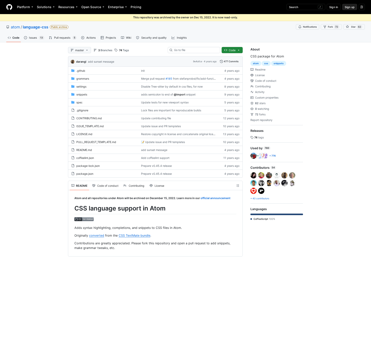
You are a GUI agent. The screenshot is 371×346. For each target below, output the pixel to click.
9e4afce (197, 61)
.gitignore (82, 110)
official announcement (215, 198)
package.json (84, 173)
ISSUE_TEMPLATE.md (90, 126)
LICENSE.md (84, 134)
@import (179, 94)
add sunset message (101, 61)
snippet (191, 94)
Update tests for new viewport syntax (165, 102)
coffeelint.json (85, 157)
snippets (81, 94)
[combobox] (195, 50)
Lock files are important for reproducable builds (171, 110)
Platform (23, 7)
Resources (66, 7)
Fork (333, 26)
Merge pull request (153, 78)
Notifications (310, 26)
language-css (35, 27)
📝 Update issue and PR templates (163, 142)
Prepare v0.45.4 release (156, 165)
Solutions (44, 7)
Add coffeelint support (155, 157)
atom (15, 27)
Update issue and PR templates (161, 126)
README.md (84, 150)
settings (81, 86)
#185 (169, 78)
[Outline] (237, 185)
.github (80, 70)
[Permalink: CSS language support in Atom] (71, 208)
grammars (82, 78)
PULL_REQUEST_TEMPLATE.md (96, 142)
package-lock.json (88, 165)
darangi (81, 61)
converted (96, 235)
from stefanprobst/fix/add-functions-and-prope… (204, 78)
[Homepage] (9, 7)
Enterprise (116, 7)
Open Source (91, 7)
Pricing (136, 7)
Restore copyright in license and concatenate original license (179, 134)
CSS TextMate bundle (134, 235)
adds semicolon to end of (157, 94)
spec (79, 102)
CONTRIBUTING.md (89, 118)
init (143, 70)
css (266, 63)
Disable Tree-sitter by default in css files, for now (172, 86)
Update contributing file (156, 118)
